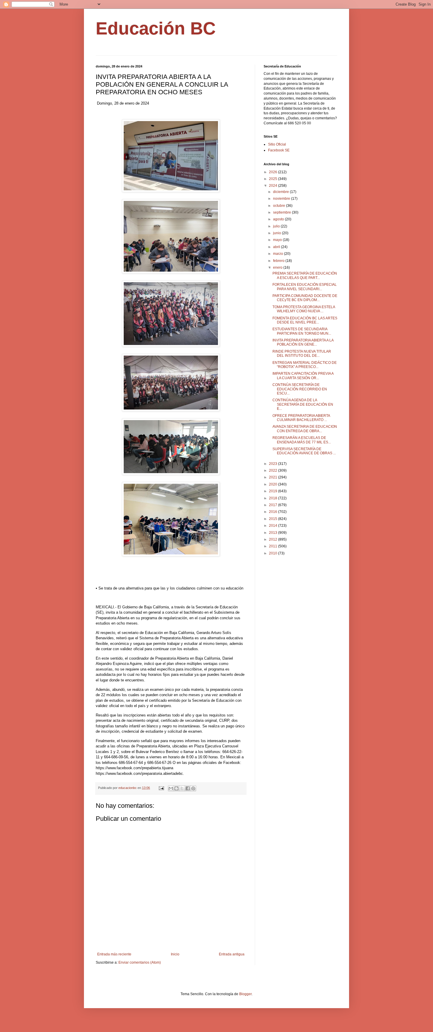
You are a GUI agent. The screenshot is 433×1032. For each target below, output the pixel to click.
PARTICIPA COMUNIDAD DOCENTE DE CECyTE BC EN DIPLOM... (304, 298)
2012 (273, 539)
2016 (273, 512)
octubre (279, 206)
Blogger (245, 994)
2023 (273, 464)
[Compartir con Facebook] (188, 788)
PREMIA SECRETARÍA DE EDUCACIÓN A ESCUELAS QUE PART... (304, 275)
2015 (273, 519)
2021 (273, 477)
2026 (273, 172)
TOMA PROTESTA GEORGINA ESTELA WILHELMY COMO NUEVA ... (303, 309)
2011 (273, 546)
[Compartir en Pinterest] (193, 788)
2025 (273, 179)
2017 (273, 505)
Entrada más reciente (114, 954)
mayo (278, 240)
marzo (278, 254)
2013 (273, 533)
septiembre (282, 212)
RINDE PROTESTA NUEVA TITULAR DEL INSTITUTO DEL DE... (301, 353)
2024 (273, 186)
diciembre (281, 192)
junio (277, 233)
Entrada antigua (231, 954)
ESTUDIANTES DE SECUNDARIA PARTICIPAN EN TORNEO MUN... (301, 331)
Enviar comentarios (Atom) (139, 962)
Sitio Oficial (277, 144)
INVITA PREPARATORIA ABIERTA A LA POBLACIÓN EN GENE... (302, 342)
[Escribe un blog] (176, 788)
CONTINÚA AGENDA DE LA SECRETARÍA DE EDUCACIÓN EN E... (302, 404)
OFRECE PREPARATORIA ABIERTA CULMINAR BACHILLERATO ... (301, 418)
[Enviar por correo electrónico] (171, 788)
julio (277, 226)
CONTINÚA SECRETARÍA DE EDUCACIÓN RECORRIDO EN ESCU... (299, 389)
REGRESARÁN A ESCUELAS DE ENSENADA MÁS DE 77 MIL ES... (301, 440)
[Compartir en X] (182, 788)
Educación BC (156, 28)
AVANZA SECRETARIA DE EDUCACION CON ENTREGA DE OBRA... (304, 429)
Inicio (175, 954)
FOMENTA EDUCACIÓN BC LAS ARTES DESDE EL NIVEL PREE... (304, 320)
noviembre (282, 199)
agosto (279, 219)
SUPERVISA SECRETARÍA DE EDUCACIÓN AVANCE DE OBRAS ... (304, 451)
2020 (273, 484)
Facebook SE (279, 150)
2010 (273, 553)
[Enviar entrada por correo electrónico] (161, 788)
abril (277, 247)
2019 (273, 491)
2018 (273, 498)
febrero (279, 261)
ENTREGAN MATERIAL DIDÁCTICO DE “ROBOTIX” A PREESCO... (304, 365)
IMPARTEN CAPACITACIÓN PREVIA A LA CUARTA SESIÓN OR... (302, 375)
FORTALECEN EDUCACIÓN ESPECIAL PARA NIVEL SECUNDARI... (304, 287)
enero (278, 267)
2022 (273, 470)
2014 (273, 526)
